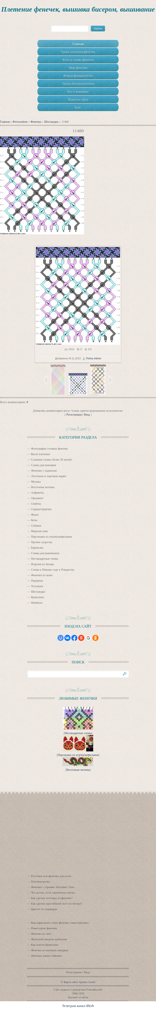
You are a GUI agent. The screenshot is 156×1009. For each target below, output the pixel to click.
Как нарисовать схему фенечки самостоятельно (60, 923)
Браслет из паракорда (44, 909)
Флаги (35, 514)
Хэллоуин (37, 586)
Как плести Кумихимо (44, 945)
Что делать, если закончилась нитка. (53, 892)
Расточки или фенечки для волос (51, 876)
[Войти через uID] (60, 638)
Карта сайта (71, 982)
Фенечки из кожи (42, 575)
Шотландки (51, 122)
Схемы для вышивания (45, 553)
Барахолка (37, 547)
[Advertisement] (78, 833)
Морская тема (39, 531)
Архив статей (87, 982)
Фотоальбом (20, 122)
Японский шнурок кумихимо (49, 939)
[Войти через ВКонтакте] (67, 638)
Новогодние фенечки (44, 928)
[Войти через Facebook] (74, 638)
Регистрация (74, 414)
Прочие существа (41, 542)
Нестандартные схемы (44, 558)
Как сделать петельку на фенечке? (52, 898)
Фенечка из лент (41, 934)
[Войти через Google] (88, 638)
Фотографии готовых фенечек (49, 448)
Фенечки (35, 122)
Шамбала (36, 602)
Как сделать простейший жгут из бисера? (56, 903)
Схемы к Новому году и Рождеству (52, 569)
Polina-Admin (93, 358)
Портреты (37, 580)
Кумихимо (37, 597)
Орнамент (37, 498)
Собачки (36, 525)
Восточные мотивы (42, 487)
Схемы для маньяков (43, 465)
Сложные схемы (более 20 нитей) (51, 459)
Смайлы (36, 503)
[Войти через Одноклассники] (95, 638)
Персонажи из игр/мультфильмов (51, 536)
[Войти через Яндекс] (81, 638)
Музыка (36, 481)
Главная (5, 122)
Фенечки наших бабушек (46, 956)
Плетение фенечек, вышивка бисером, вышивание (78, 9)
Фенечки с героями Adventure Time (52, 887)
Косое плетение (40, 454)
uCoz (85, 997)
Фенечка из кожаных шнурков (49, 950)
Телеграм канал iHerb (78, 1005)
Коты (34, 520)
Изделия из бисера (42, 564)
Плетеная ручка (40, 881)
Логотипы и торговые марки (48, 476)
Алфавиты (37, 492)
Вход (87, 414)
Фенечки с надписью (44, 470)
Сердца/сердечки (41, 509)
